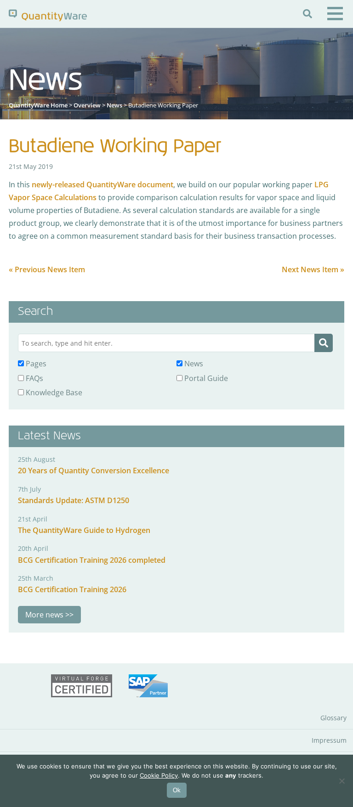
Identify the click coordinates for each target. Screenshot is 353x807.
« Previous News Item (47, 269)
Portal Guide (205, 378)
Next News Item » (313, 269)
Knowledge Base (53, 392)
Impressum (329, 740)
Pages (35, 364)
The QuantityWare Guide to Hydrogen (84, 530)
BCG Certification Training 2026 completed (91, 560)
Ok (177, 790)
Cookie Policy (159, 775)
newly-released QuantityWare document (102, 184)
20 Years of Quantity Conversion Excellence (93, 470)
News (114, 105)
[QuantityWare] (48, 15)
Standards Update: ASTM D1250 (73, 500)
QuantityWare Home (38, 105)
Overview (87, 105)
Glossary (333, 717)
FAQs (33, 378)
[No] (341, 780)
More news (44, 615)
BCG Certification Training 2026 (72, 589)
